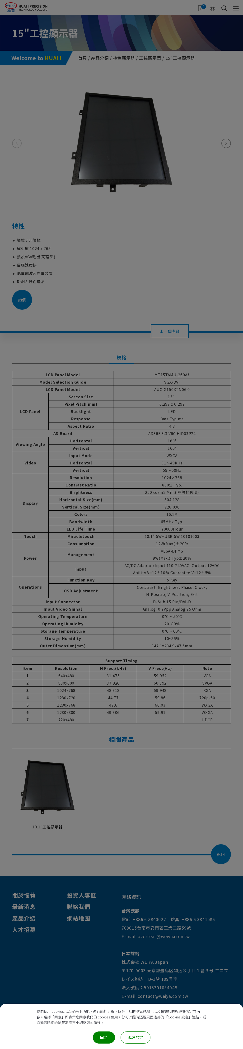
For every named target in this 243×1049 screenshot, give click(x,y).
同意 (104, 1037)
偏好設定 (135, 1037)
